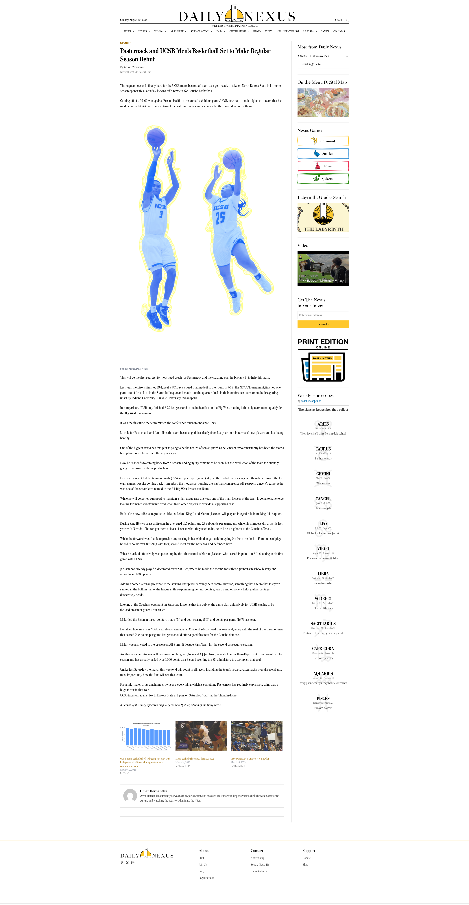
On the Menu (238, 31)
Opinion (158, 31)
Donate (307, 858)
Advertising (257, 858)
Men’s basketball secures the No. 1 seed (195, 758)
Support (309, 850)
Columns (339, 31)
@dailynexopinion (311, 401)
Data (220, 31)
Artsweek (177, 31)
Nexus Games (310, 130)
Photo (257, 31)
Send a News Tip (260, 864)
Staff (201, 858)
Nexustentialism (288, 31)
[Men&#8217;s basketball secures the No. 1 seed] (201, 736)
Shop (305, 864)
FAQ (201, 871)
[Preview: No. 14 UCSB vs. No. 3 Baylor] (256, 736)
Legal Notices (206, 878)
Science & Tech (200, 31)
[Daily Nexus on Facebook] (121, 862)
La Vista (308, 31)
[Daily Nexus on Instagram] (132, 862)
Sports (142, 31)
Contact (257, 850)
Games (325, 31)
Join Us (203, 864)
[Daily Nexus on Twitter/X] (127, 862)
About (203, 850)
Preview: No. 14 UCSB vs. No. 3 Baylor (250, 758)
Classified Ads (259, 871)
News (127, 31)
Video (268, 31)
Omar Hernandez (134, 67)
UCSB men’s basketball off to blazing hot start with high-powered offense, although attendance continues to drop (145, 762)
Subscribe (323, 324)
